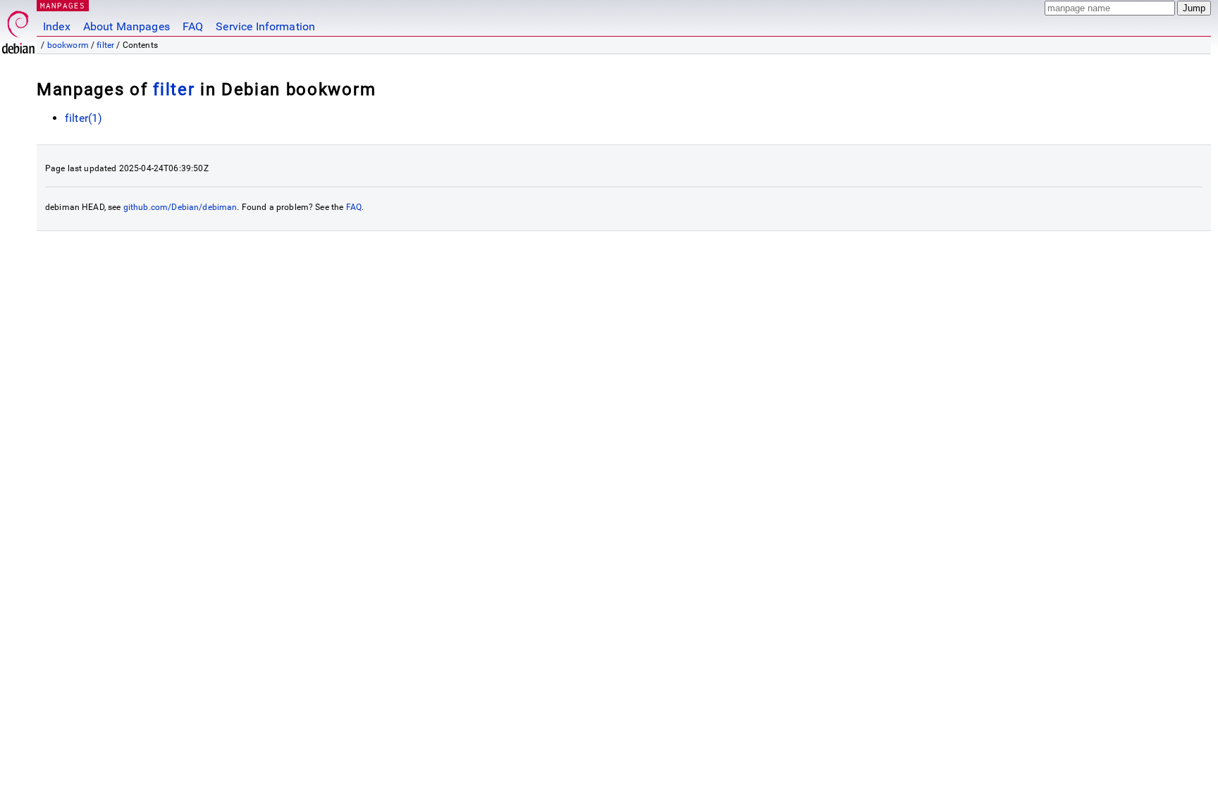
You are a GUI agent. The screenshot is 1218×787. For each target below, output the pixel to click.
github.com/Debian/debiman (180, 207)
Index (56, 26)
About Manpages (126, 26)
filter (105, 45)
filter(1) (83, 118)
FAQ (193, 26)
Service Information (265, 26)
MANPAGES (62, 5)
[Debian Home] (18, 28)
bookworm (68, 45)
